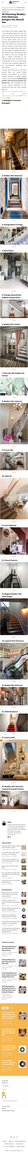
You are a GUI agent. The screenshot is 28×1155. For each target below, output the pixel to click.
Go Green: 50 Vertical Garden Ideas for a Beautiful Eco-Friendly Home (11, 922)
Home (4, 7)
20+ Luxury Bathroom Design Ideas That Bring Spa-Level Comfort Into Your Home (10, 874)
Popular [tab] (12, 1008)
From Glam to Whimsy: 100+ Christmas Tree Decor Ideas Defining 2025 (11, 902)
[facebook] (8, 837)
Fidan (4, 25)
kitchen (7, 91)
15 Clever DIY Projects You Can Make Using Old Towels (11, 881)
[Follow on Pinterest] (10, 837)
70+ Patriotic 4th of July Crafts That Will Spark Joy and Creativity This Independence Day (11, 930)
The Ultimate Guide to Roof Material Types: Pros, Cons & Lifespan (10, 853)
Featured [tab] (5, 1008)
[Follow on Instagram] (14, 1137)
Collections (11, 7)
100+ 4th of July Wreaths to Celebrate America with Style (9, 915)
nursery (8, 95)
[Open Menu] (2, 2)
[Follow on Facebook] (11, 1137)
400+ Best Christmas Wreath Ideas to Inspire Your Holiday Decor (11, 909)
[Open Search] (25, 2)
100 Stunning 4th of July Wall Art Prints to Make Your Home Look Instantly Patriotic (10, 894)
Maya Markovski (7, 994)
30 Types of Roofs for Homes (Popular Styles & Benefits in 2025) (11, 846)
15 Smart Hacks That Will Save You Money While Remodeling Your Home (11, 860)
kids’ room (15, 95)
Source (14, 220)
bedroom (21, 91)
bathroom (13, 91)
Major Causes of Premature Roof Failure (10, 866)
